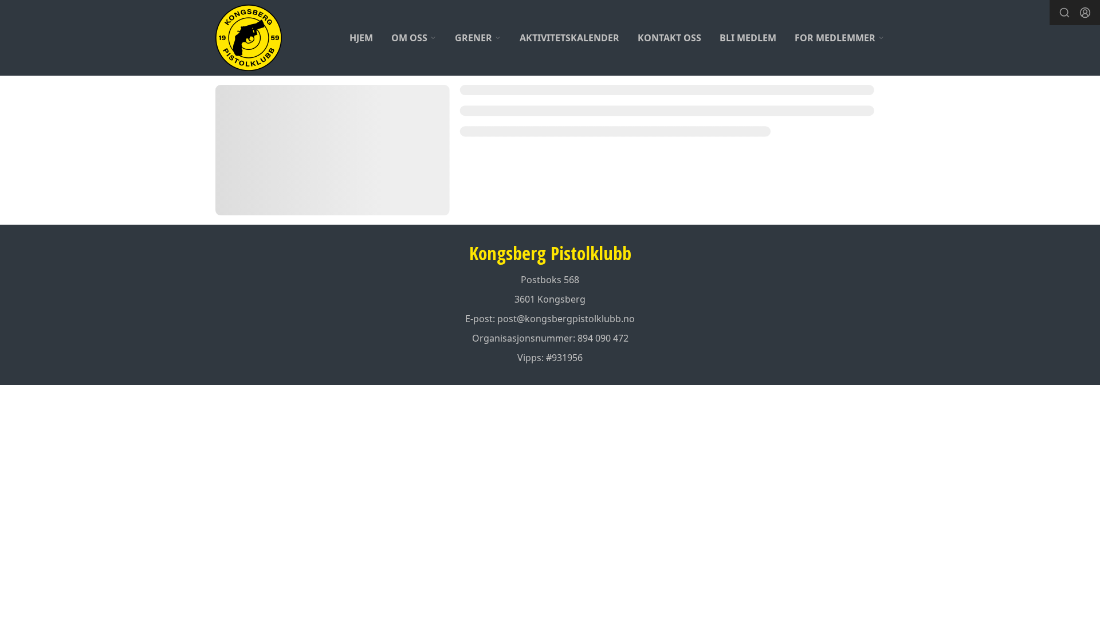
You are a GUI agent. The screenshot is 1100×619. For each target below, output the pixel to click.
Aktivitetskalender (569, 38)
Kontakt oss (669, 38)
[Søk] (1064, 12)
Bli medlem (748, 38)
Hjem (361, 38)
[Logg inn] (1085, 12)
